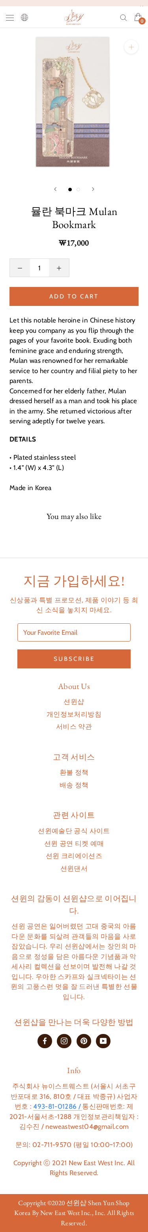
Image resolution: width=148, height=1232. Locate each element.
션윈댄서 (74, 868)
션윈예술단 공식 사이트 (74, 831)
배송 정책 (74, 785)
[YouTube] (103, 1041)
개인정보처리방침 (74, 714)
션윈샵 (74, 702)
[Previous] (55, 189)
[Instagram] (64, 1041)
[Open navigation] (10, 17)
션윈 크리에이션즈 (74, 856)
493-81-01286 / (57, 1106)
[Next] (93, 189)
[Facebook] (44, 1041)
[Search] (123, 17)
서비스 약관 (74, 726)
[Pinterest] (84, 1041)
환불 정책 (74, 772)
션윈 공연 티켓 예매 (74, 843)
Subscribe (74, 658)
